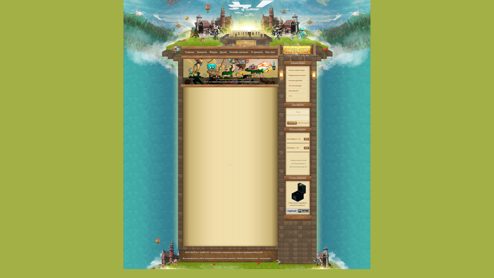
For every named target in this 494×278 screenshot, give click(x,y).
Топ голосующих (295, 86)
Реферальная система (297, 75)
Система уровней (295, 81)
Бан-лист (270, 52)
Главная (189, 52)
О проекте (257, 52)
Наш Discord (293, 91)
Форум (213, 52)
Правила (202, 52)
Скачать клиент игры (297, 70)
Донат (223, 52)
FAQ (290, 96)
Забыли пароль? (303, 123)
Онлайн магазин (239, 52)
